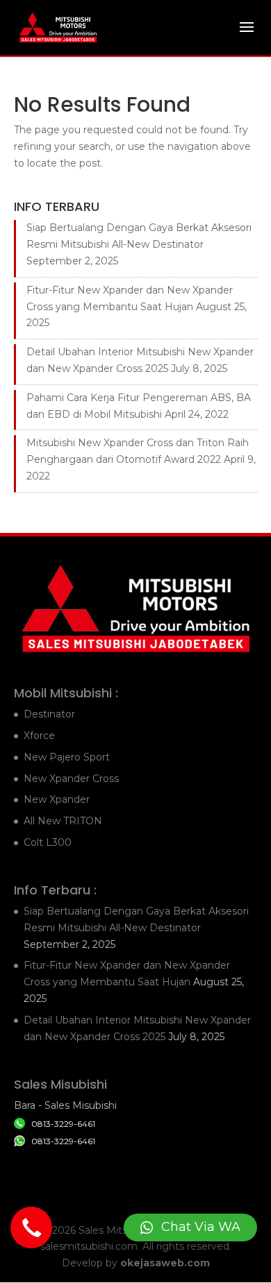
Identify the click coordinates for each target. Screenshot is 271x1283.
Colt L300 (48, 842)
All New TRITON (63, 821)
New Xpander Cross (71, 778)
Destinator (49, 714)
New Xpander (57, 799)
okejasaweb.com (165, 1263)
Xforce (39, 735)
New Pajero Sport (67, 757)
